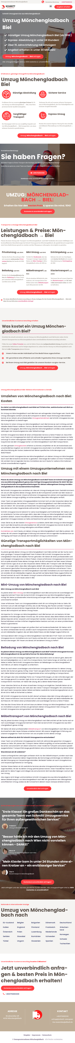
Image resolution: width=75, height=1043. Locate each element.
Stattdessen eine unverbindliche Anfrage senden (37, 179)
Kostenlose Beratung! (9, 151)
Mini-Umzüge (37, 261)
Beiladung (10, 277)
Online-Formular (17, 344)
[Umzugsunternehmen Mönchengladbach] (8, 7)
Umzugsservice (31, 523)
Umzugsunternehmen (40, 418)
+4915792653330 (66, 2)
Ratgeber (27, 1035)
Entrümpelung (67, 261)
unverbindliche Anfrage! (25, 301)
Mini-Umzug (18, 593)
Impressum (36, 1035)
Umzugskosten (20, 446)
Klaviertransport (58, 280)
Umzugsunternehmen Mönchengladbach (29, 1039)
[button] (50, 6)
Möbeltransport (43, 283)
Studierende (37, 257)
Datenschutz (46, 1035)
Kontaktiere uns (7, 531)
